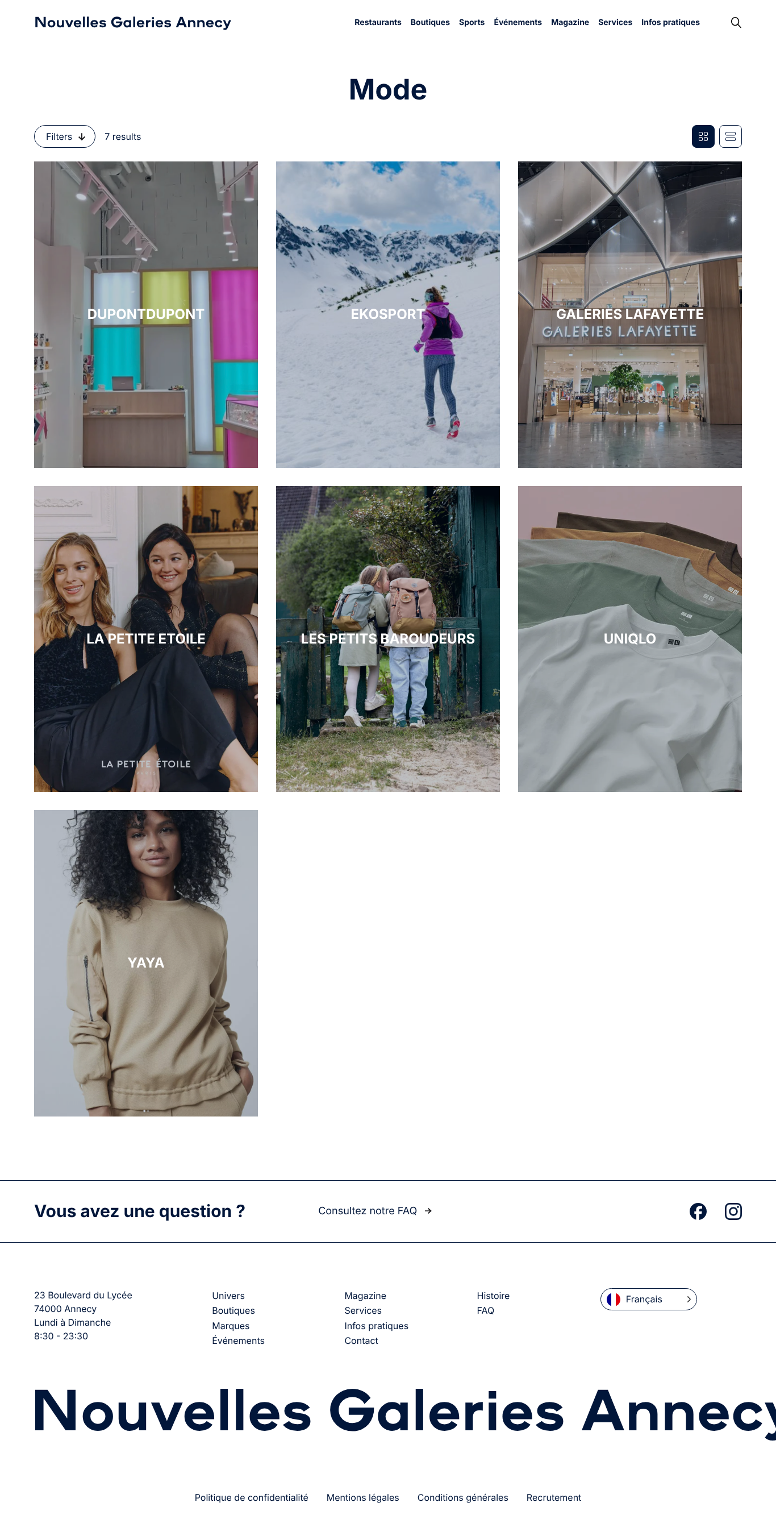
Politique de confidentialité (251, 1497)
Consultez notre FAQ (369, 1211)
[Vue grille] (703, 136)
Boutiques (430, 22)
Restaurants (377, 22)
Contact (361, 1340)
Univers (228, 1295)
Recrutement (554, 1497)
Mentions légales (363, 1497)
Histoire (493, 1295)
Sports (472, 22)
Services (615, 22)
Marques (230, 1325)
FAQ (486, 1310)
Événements (518, 22)
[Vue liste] (730, 136)
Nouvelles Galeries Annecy (132, 22)
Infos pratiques (670, 22)
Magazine (570, 22)
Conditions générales (463, 1497)
